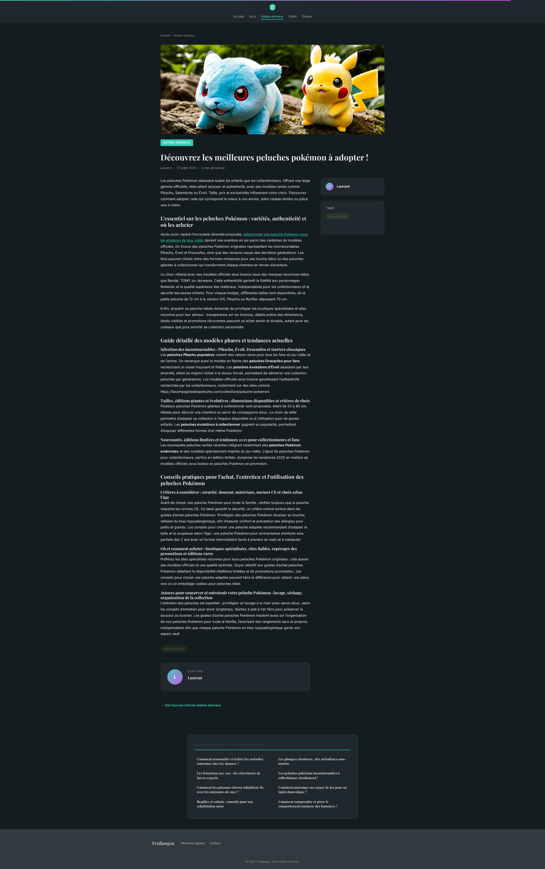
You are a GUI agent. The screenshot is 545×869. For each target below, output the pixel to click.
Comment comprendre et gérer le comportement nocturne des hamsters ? (307, 804)
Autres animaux (272, 16)
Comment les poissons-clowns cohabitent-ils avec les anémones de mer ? (230, 789)
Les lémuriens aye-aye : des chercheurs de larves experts (228, 775)
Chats (292, 16)
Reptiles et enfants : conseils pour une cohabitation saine (225, 804)
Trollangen (163, 843)
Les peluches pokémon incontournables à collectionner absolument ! (309, 775)
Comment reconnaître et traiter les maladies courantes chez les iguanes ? (230, 761)
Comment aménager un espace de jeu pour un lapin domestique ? (312, 789)
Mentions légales (193, 843)
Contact (215, 843)
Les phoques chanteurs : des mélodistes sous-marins (312, 761)
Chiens (307, 16)
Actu (252, 16)
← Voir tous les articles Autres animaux (191, 705)
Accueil (239, 16)
